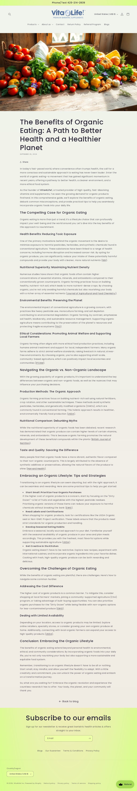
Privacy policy (63, 783)
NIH (104, 260)
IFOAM (39, 362)
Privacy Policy (93, 750)
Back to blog (70, 701)
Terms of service (78, 783)
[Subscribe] (89, 738)
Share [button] (25, 162)
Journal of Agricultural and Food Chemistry (91, 293)
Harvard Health (36, 468)
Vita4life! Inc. (19, 783)
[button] (10, 14)
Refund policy (49, 783)
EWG (69, 507)
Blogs (40, 750)
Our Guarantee (53, 750)
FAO (58, 326)
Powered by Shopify (33, 783)
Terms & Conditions (73, 750)
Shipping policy (94, 783)
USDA (71, 413)
